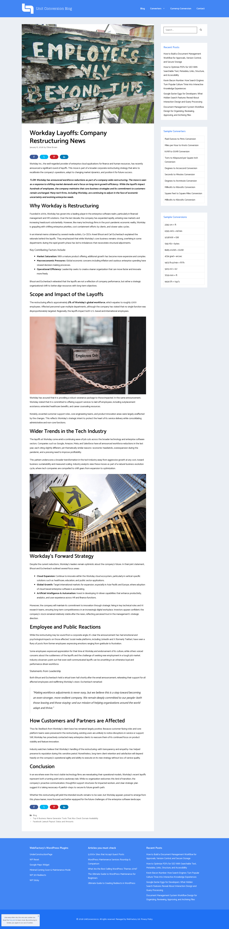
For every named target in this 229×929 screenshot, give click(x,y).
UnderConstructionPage (41, 854)
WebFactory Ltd (133, 919)
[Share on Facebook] (34, 157)
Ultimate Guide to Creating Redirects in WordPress (111, 883)
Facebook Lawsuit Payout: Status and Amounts (53, 821)
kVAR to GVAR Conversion (177, 151)
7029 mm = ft (171, 275)
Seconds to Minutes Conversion (180, 174)
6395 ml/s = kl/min (173, 231)
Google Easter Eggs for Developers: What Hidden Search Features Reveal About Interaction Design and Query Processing (183, 98)
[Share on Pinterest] (54, 157)
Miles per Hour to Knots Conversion (182, 145)
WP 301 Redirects (38, 875)
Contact (201, 8)
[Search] (201, 30)
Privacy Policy (147, 919)
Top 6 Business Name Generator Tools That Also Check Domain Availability (65, 818)
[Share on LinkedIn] (64, 157)
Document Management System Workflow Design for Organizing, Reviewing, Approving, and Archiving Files (184, 111)
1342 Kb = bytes (172, 244)
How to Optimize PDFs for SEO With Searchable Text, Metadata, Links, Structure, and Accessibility (184, 71)
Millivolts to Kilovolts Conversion (180, 187)
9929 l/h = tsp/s (172, 282)
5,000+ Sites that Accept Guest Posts (106, 854)
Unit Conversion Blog (54, 9)
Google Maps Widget (39, 865)
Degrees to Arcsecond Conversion (181, 168)
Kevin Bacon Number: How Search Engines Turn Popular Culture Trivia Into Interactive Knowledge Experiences (184, 84)
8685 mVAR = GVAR (174, 250)
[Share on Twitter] (44, 157)
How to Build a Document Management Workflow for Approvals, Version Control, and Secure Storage (182, 58)
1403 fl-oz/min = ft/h (174, 263)
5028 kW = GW (172, 237)
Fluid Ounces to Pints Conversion (180, 139)
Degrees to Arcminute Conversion (181, 181)
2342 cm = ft (170, 225)
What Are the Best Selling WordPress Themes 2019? (112, 869)
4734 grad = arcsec (173, 256)
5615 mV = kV (171, 269)
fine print (12, 920)
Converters (155, 8)
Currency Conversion (180, 8)
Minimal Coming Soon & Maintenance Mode (50, 870)
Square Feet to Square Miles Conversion (183, 193)
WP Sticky (34, 880)
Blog (142, 8)
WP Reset (34, 859)
